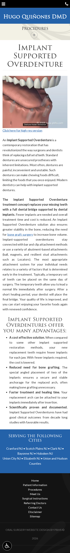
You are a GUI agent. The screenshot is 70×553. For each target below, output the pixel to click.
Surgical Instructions (35, 498)
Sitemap (35, 516)
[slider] (34, 125)
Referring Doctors (35, 503)
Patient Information (35, 484)
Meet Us (35, 494)
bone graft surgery (20, 234)
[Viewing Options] (7, 545)
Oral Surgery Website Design (28, 529)
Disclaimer (35, 511)
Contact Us (35, 507)
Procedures (35, 28)
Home (35, 480)
